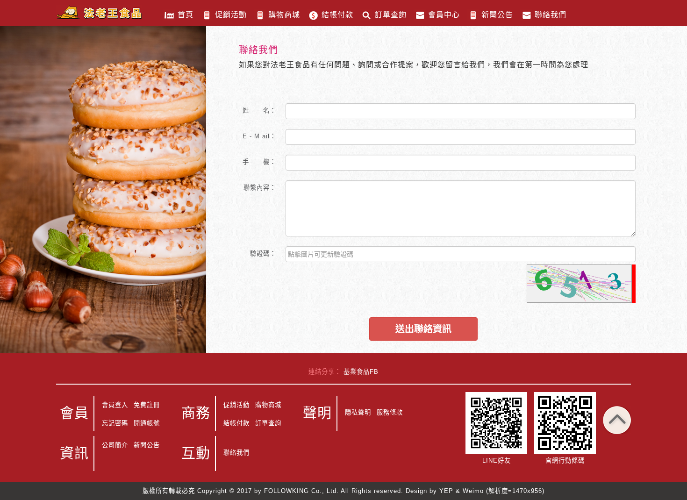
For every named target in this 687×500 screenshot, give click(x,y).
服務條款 (390, 412)
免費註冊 (147, 404)
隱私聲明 (358, 412)
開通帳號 (147, 423)
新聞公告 (497, 15)
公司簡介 (115, 445)
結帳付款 (337, 15)
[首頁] (99, 11)
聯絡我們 (550, 15)
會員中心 (444, 15)
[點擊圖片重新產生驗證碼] (579, 283)
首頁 (185, 15)
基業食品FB (361, 371)
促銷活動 (231, 15)
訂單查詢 (391, 15)
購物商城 (284, 15)
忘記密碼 (115, 423)
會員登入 (115, 404)
